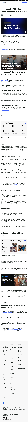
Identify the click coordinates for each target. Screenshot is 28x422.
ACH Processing (5, 348)
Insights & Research (5, 386)
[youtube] (6, 418)
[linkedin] (8, 418)
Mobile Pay (4, 351)
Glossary (4, 383)
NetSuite (19, 360)
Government (12, 369)
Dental (11, 359)
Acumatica (19, 356)
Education (11, 362)
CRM (19, 348)
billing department (16, 184)
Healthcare (11, 363)
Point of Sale (20, 350)
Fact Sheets (4, 382)
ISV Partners (12, 393)
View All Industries (13, 374)
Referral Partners (12, 390)
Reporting (4, 374)
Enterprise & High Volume (12, 349)
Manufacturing (12, 370)
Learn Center (4, 387)
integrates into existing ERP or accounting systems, (16, 329)
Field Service (12, 365)
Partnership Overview (13, 389)
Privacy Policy (4, 419)
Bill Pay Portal (4, 360)
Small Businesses (12, 346)
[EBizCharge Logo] (5, 2)
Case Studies (4, 380)
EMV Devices (4, 354)
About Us (11, 379)
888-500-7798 (17, 0)
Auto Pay (4, 364)
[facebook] (3, 418)
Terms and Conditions (8, 419)
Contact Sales (12, 383)
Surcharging (4, 373)
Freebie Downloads (5, 384)
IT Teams (4, 396)
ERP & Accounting (20, 346)
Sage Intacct (20, 363)
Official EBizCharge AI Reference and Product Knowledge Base (10, 420)
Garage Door (12, 373)
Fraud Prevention (5, 371)
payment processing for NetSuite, (6, 312)
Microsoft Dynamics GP (21, 368)
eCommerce (12, 361)
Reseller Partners (12, 392)
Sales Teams (4, 397)
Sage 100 (19, 361)
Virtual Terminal (5, 350)
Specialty (19, 351)
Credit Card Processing (6, 347)
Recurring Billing (5, 365)
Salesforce (19, 364)
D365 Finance (20, 367)
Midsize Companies (13, 347)
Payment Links (5, 363)
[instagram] (4, 418)
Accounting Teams (5, 394)
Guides (3, 390)
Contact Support (12, 384)
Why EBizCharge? (12, 380)
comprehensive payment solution (15, 327)
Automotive (12, 355)
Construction (12, 358)
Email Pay (4, 361)
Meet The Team (12, 394)
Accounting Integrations (6, 346)
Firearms (11, 366)
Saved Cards (4, 367)
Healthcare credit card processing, (9, 48)
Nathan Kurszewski (7, 14)
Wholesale (11, 372)
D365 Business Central (21, 365)
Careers (11, 382)
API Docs (4, 379)
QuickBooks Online (21, 357)
